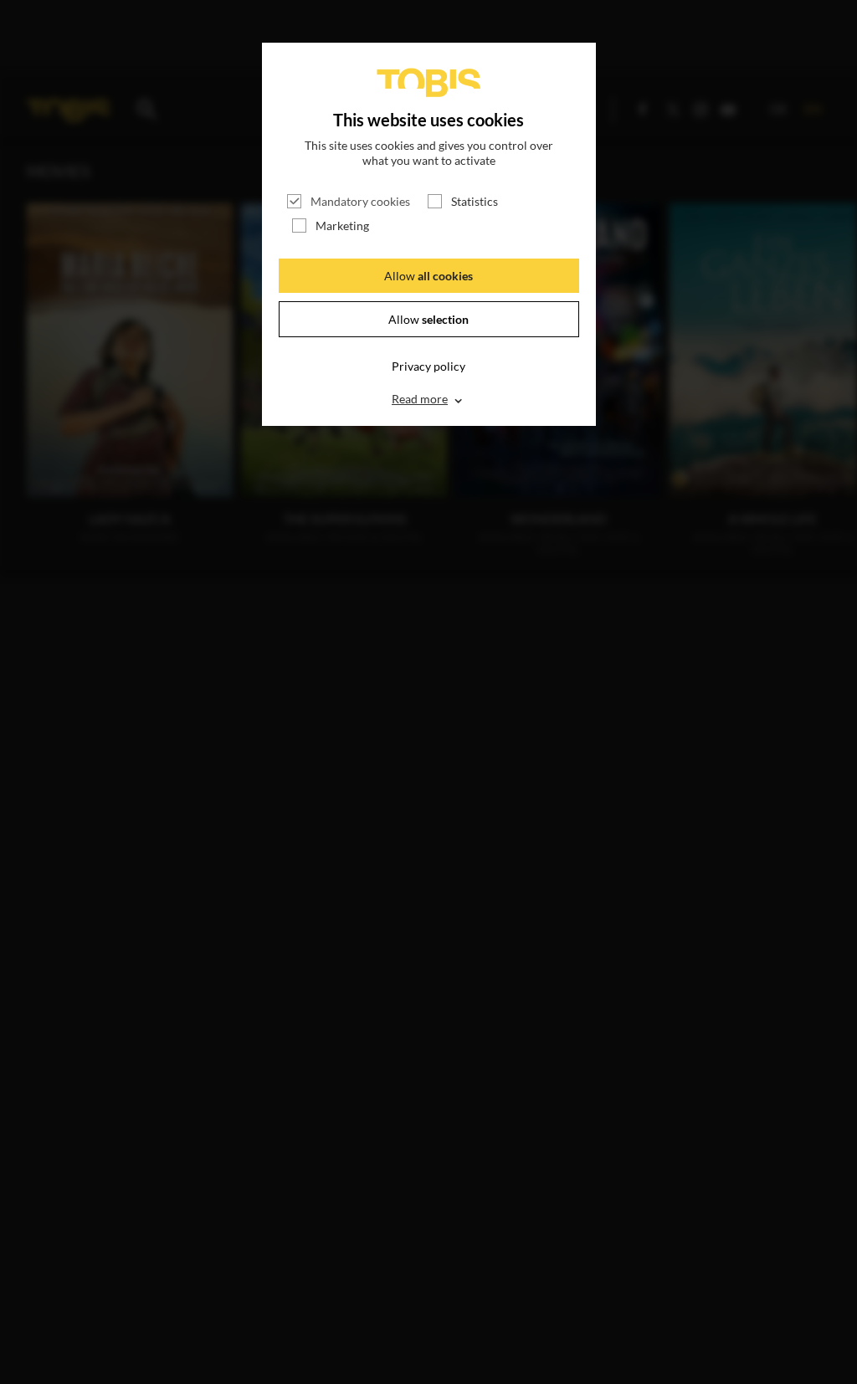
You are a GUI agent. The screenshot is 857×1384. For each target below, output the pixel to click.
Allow (428, 276)
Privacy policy (428, 366)
